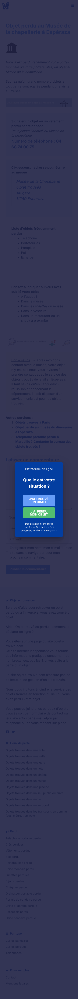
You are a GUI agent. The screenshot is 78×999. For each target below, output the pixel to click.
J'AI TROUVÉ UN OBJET (39, 500)
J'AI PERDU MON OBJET (39, 512)
